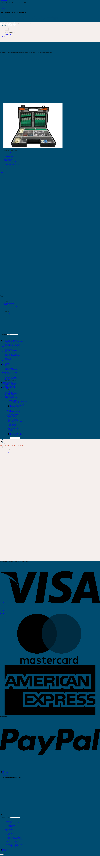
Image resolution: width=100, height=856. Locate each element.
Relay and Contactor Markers (13, 845)
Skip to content (3, 0)
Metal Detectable (10, 415)
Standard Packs (8, 363)
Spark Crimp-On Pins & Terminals (9, 372)
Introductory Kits (8, 359)
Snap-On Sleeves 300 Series (12, 841)
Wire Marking (5, 437)
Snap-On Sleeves (6, 371)
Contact (4, 400)
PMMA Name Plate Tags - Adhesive (14, 416)
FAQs (3, 771)
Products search (6, 438)
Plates (8, 391)
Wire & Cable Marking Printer (11, 47)
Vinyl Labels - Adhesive (12, 430)
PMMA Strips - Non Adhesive (13, 420)
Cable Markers (10, 399)
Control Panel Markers (7, 351)
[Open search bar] (0, 333)
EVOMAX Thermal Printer (10, 396)
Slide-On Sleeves (5, 364)
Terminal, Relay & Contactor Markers (10, 383)
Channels (9, 407)
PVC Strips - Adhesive (11, 424)
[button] (2, 441)
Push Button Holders (11, 423)
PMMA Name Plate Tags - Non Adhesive (15, 418)
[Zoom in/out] (0, 854)
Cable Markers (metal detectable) (16, 404)
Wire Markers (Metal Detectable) (16, 434)
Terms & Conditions (6, 775)
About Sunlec (5, 399)
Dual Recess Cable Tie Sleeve (11, 350)
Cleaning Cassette (11, 393)
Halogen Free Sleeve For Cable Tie (12, 354)
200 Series (7, 367)
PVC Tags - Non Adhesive (12, 428)
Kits (3, 357)
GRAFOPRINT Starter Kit (10, 381)
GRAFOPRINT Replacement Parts (12, 378)
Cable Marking (5, 346)
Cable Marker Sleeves (14, 400)
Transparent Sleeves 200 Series (14, 838)
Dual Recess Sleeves (9, 368)
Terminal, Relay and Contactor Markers (14, 844)
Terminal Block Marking (7, 382)
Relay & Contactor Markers (10, 385)
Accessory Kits (8, 358)
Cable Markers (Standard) (14, 406)
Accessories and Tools (7, 339)
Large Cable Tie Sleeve (16, 402)
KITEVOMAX (9, 390)
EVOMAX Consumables (10, 392)
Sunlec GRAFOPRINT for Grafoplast (9, 376)
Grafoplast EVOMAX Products (11, 397)
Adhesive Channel (11, 824)
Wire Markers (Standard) (14, 435)
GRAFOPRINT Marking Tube (10, 377)
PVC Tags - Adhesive (11, 427)
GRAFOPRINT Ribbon (9, 379)
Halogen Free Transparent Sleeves (12, 355)
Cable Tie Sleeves (6, 348)
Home (1, 47)
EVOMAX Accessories (9, 388)
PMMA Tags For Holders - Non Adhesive (15, 421)
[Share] (2, 854)
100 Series (7, 365)
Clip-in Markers (10, 826)
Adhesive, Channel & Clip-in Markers (13, 822)
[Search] (2, 439)
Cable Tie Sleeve (8, 349)
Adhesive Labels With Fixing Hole (12, 344)
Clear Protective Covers (12, 409)
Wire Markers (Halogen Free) (15, 433)
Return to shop (8, 34)
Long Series (7, 373)
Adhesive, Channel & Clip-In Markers (10, 340)
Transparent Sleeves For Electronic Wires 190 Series (18, 840)
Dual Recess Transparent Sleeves (14, 836)
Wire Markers (10, 432)
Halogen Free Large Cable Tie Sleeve (19, 401)
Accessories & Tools (10, 821)
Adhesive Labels (8, 343)
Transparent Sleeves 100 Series (14, 837)
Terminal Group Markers (14, 413)
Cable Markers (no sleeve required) (16, 405)
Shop (4, 47)
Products (4, 30)
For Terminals (10, 410)
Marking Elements (6, 360)
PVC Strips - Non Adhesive (12, 425)
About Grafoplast (6, 848)
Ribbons (9, 395)
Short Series (7, 374)
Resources (4, 770)
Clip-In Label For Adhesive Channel (12, 345)
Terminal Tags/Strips (13, 414)
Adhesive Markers (11, 825)
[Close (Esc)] (3, 854)
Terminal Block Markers (10, 386)
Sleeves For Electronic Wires (11, 369)
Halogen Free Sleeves (7, 353)
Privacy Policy (5, 772)
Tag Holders (9, 429)
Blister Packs (7, 362)
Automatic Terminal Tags (14, 411)
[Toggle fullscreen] (1, 854)
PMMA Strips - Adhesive (12, 419)
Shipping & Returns (6, 774)
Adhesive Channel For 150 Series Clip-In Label (14, 341)
